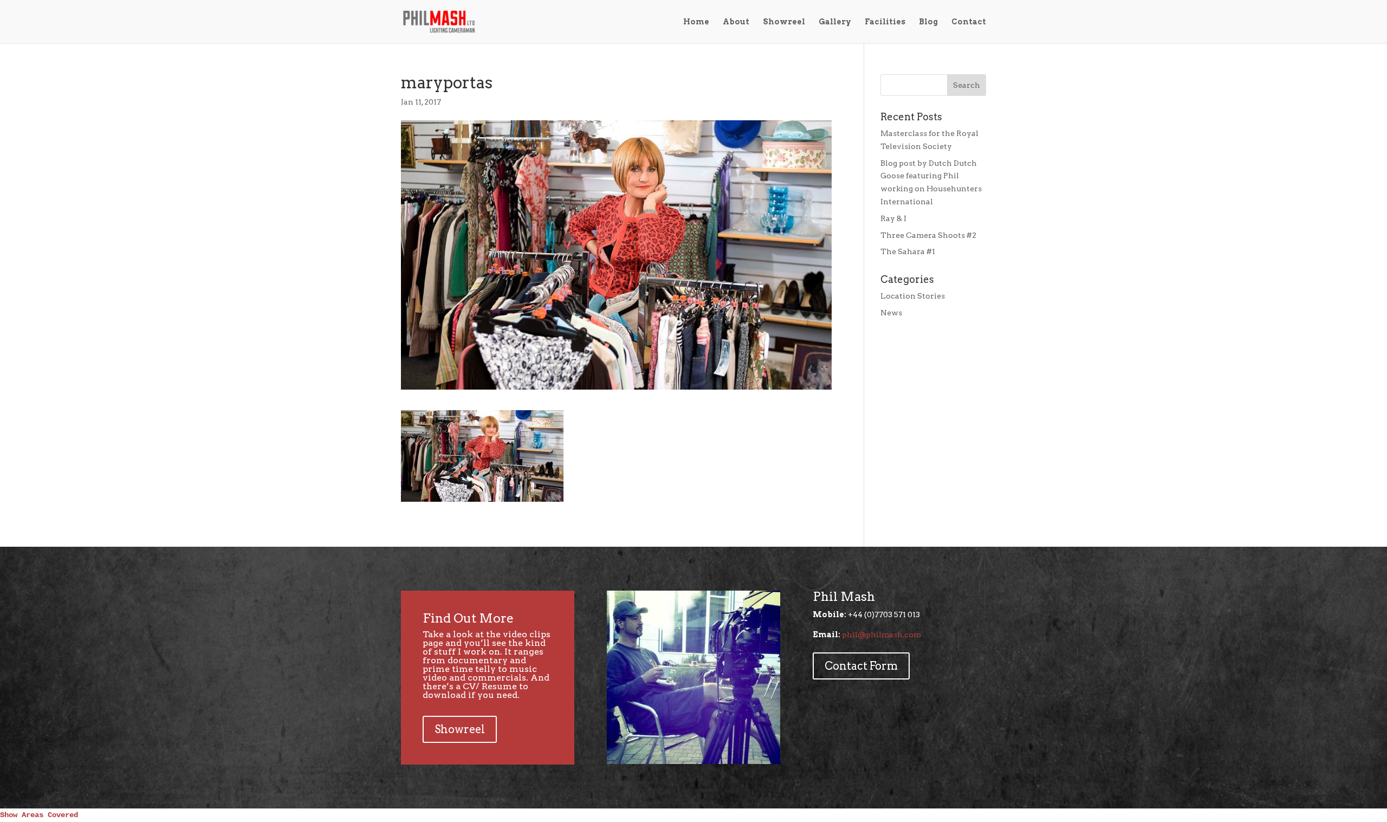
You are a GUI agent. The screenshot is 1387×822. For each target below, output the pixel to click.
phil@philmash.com (881, 634)
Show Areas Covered (39, 815)
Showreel (784, 22)
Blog (928, 22)
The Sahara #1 (907, 251)
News (891, 312)
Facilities (885, 22)
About (736, 22)
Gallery (835, 22)
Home (696, 22)
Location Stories (912, 296)
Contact (968, 22)
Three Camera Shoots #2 (928, 235)
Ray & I (893, 218)
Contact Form (861, 665)
